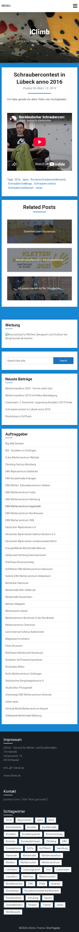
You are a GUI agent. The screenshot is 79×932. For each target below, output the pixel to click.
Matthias (28, 876)
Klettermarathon (51, 855)
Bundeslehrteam (30, 841)
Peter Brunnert (14, 645)
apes (25, 179)
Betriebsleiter (13, 827)
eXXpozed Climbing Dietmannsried (25, 555)
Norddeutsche (14, 883)
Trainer (47, 904)
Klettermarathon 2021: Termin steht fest (28, 388)
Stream (32, 904)
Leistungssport (31, 869)
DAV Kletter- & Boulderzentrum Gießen (27, 485)
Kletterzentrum (51, 862)
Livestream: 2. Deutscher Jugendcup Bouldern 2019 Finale (38, 402)
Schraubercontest (45, 183)
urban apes (11, 701)
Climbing (51, 841)
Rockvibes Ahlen (14, 666)
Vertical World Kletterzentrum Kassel (26, 708)
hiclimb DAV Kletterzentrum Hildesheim (28, 576)
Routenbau (12, 890)
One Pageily (53, 927)
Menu (6, 6)
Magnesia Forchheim (17, 638)
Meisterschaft (47, 876)
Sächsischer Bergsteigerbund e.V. (24, 680)
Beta (51, 820)
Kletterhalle (29, 855)
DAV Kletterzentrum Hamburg (22, 499)
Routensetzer (14, 897)
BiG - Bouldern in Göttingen (20, 450)
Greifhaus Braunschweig (19, 562)
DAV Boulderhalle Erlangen (20, 478)
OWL (30, 883)
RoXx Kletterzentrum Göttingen (23, 673)
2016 (17, 179)
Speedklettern (14, 904)
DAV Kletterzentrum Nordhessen (24, 513)
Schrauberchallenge (20, 183)
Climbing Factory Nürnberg (20, 464)
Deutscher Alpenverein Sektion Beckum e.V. (30, 534)
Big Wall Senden (14, 443)
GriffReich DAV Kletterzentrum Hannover (29, 569)
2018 (9, 820)
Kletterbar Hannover (17, 583)
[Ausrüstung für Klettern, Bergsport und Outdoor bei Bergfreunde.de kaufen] (39, 338)
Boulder (31, 827)
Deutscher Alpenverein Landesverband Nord (30, 541)
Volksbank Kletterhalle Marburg (23, 715)
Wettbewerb (13, 912)
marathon (11, 876)
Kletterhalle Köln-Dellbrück (20, 590)
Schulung (33, 897)
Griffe (30, 848)
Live (48, 869)
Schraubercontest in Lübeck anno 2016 (28, 409)
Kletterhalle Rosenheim (18, 597)
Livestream (62, 869)
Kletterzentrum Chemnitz (20, 624)
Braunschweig (54, 834)
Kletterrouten (28, 862)
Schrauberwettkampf (20, 187)
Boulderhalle (49, 827)
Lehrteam (11, 869)
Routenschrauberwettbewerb (48, 179)
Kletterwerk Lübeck (16, 610)
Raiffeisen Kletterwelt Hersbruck (24, 652)
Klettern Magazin (15, 603)
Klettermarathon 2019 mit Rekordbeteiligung (31, 395)
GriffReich (45, 848)
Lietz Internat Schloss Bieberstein (24, 631)
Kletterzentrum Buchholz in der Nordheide (29, 617)
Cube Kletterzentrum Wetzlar (22, 457)
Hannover (11, 855)
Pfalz (42, 883)
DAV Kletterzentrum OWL (20, 520)
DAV (64, 841)
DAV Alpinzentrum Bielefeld (21, 471)
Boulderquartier (31, 834)
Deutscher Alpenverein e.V (20, 527)
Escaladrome (13, 848)
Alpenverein (24, 820)
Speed (48, 897)
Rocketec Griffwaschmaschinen (23, 659)
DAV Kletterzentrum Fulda (20, 492)
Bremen (10, 841)
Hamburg (62, 848)
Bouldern (11, 834)
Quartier (55, 883)
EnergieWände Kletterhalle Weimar (25, 548)
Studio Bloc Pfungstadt (18, 687)
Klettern (10, 862)
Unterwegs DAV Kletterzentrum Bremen (28, 694)
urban (39, 187)
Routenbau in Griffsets (18, 416)
